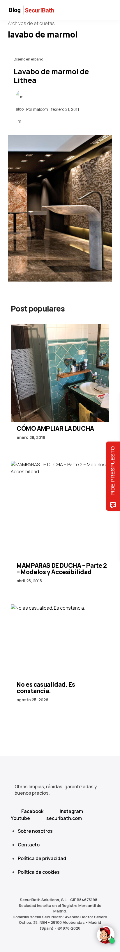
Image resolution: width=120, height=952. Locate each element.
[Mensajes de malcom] (19, 109)
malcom (40, 109)
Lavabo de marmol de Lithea (51, 75)
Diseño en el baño (28, 59)
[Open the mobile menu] (105, 10)
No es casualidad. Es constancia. (46, 687)
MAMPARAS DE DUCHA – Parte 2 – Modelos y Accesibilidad (62, 568)
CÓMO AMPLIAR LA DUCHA (55, 428)
